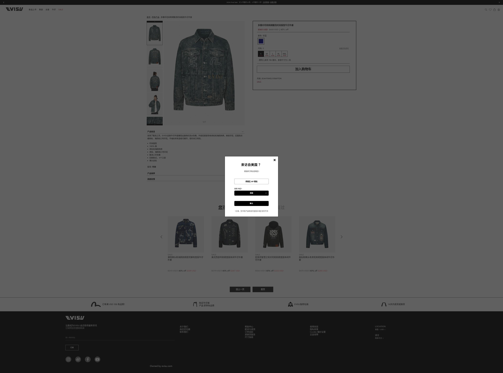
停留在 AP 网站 (251, 181)
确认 (251, 203)
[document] (251, 187)
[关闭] (275, 160)
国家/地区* (238, 189)
